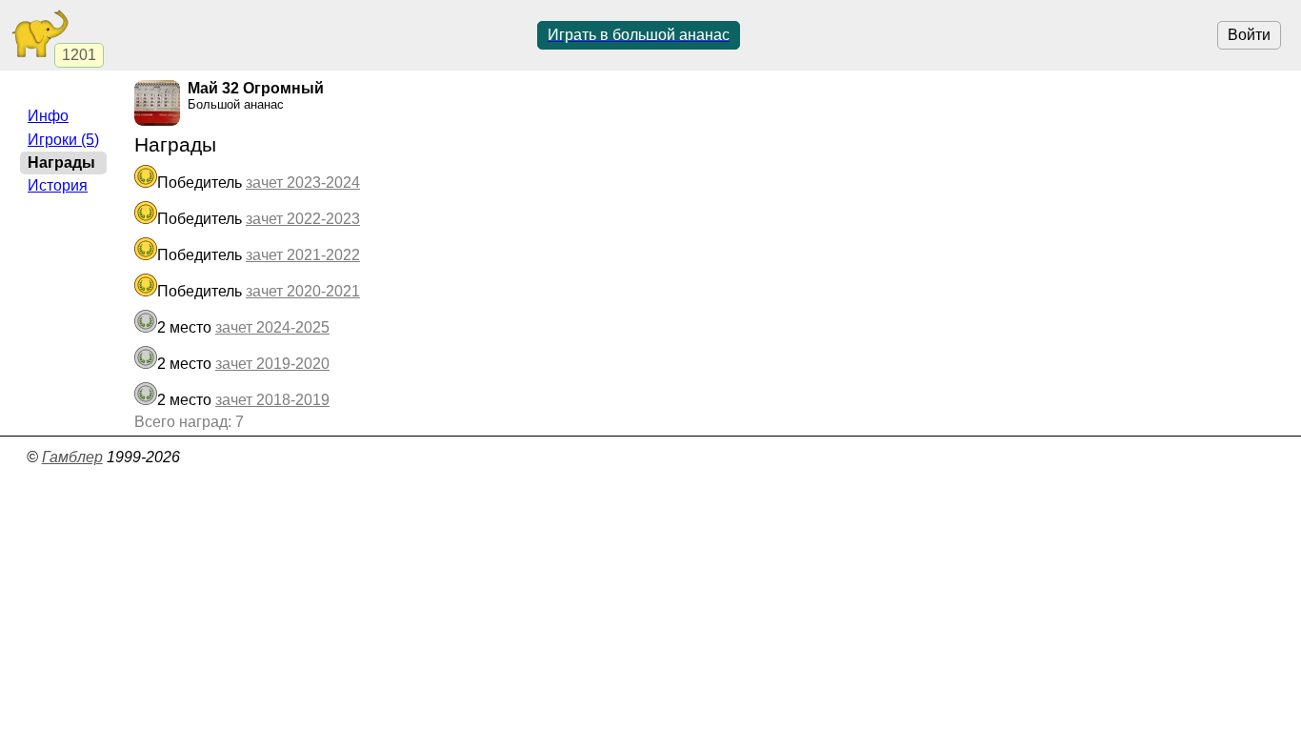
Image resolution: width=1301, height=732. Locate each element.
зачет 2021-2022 (303, 255)
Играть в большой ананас (639, 35)
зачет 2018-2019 (272, 400)
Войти (1249, 35)
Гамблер (72, 457)
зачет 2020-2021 (303, 291)
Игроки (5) (63, 140)
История (58, 185)
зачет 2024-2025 (272, 327)
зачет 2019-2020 (272, 364)
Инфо (48, 116)
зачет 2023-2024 (303, 182)
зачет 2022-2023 (303, 219)
